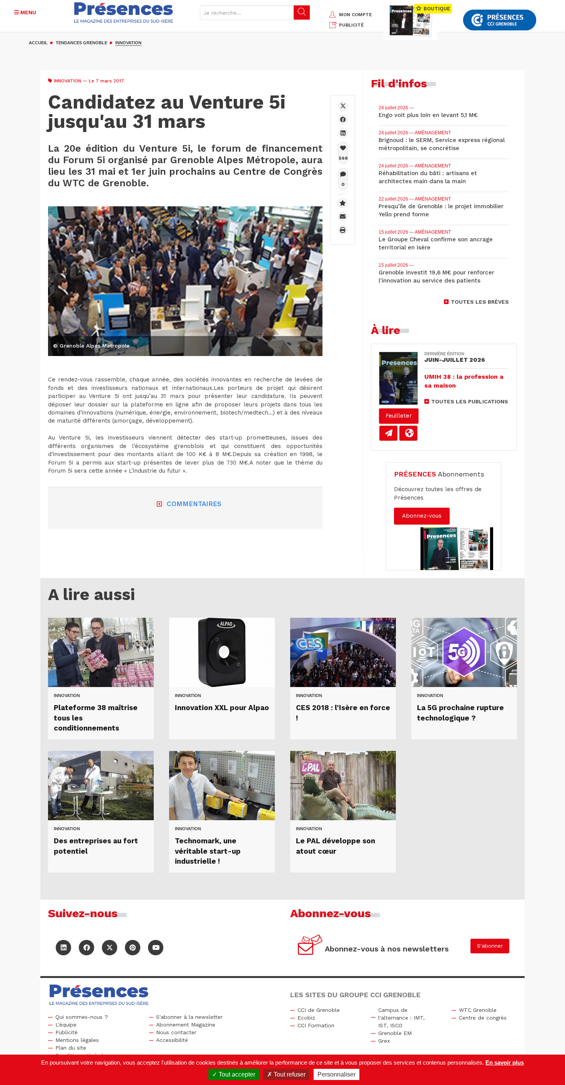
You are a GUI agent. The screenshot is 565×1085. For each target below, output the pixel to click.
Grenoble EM (395, 1033)
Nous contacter (176, 1032)
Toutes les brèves (480, 302)
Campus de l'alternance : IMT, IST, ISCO (401, 1017)
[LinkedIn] (63, 947)
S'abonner (490, 946)
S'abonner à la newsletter (189, 1017)
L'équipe (65, 1024)
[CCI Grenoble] (499, 20)
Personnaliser (336, 1074)
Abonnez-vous (422, 515)
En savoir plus (504, 1062)
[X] (343, 106)
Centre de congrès (483, 1018)
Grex (384, 1041)
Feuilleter (399, 415)
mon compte (355, 14)
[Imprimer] (342, 230)
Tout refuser (289, 1074)
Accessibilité (172, 1040)
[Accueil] (123, 12)
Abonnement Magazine (185, 1024)
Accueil (38, 42)
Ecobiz (306, 1018)
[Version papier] (388, 433)
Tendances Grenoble (81, 42)
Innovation (128, 42)
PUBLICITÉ (351, 25)
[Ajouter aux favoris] (342, 203)
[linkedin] (343, 133)
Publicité (66, 1032)
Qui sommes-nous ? (81, 1017)
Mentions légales (77, 1040)
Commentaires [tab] (194, 504)
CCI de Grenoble (318, 1010)
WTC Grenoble (478, 1010)
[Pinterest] (132, 947)
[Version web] (408, 433)
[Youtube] (155, 947)
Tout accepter (236, 1074)
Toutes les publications (469, 401)
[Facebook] (343, 119)
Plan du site (70, 1048)
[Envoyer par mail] (342, 216)
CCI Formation (315, 1025)
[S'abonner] (310, 946)
